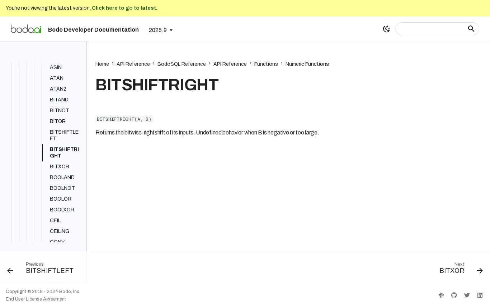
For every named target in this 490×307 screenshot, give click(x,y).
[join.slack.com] (441, 295)
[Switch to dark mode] (387, 29)
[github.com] (454, 295)
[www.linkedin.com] (480, 295)
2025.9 (158, 30)
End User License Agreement (36, 299)
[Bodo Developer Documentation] (26, 28)
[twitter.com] (467, 295)
